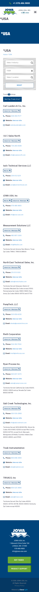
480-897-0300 (16, 235)
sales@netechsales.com (18, 281)
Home (5, 54)
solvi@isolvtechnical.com (18, 185)
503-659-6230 (16, 314)
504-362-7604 (16, 344)
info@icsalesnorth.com (17, 155)
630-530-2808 (16, 413)
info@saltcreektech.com (18, 422)
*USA (10, 54)
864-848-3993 (16, 458)
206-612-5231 (16, 176)
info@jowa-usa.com (16, 215)
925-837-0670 (16, 374)
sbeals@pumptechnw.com (19, 323)
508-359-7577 (16, 116)
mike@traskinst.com (17, 467)
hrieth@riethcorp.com (17, 353)
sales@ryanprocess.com (18, 383)
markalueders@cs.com (17, 125)
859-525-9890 (16, 488)
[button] (35, 12)
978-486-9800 (16, 205)
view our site (17, 120)
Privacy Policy (19, 586)
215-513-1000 (15, 272)
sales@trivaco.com (16, 497)
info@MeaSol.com (16, 244)
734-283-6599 (16, 146)
